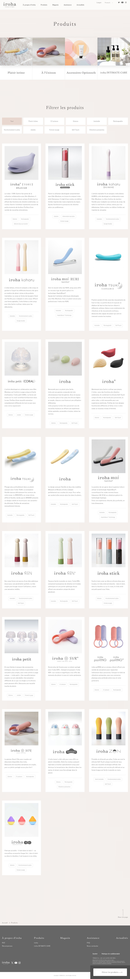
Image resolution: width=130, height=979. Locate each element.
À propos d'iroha (29, 5)
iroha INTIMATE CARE (42, 946)
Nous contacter (92, 946)
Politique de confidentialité (111, 953)
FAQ (88, 943)
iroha (36, 943)
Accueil (5, 922)
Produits (44, 5)
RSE (3, 943)
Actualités (80, 5)
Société (95, 953)
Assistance (68, 5)
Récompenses (7, 946)
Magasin (55, 5)
